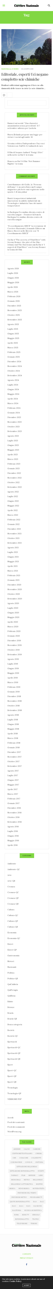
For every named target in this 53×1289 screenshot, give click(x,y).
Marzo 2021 (12, 571)
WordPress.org (14, 1131)
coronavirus (16, 1162)
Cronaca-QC (13, 892)
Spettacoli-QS (13, 1059)
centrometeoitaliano (22, 1153)
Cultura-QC (12, 915)
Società (10, 1030)
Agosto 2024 (13, 380)
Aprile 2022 (12, 510)
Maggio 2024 (13, 394)
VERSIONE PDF (14, 1099)
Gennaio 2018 (13, 747)
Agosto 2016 (13, 826)
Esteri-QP (12, 950)
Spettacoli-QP (13, 1053)
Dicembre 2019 (14, 640)
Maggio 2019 (13, 673)
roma (16, 1215)
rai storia (16, 1210)
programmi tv (36, 1197)
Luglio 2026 (12, 273)
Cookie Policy (15, 1281)
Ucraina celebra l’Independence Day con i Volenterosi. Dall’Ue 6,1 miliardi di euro (26, 144)
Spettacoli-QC (14, 1047)
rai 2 (42, 1202)
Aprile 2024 (12, 398)
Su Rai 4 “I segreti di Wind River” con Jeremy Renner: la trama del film (26, 247)
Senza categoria (14, 1024)
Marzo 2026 (12, 292)
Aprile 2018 (12, 733)
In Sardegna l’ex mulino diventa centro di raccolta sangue (24, 217)
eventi (41, 1171)
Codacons (23, 1158)
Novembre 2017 (14, 757)
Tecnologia (12, 1087)
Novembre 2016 (14, 812)
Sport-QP (11, 1076)
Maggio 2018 (13, 729)
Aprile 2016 (12, 845)
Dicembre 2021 (14, 529)
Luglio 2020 (12, 608)
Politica (10, 973)
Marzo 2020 (12, 626)
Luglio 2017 (12, 775)
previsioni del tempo (27, 1193)
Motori (10, 961)
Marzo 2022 (12, 515)
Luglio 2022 (12, 496)
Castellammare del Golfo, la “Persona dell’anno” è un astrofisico (24, 185)
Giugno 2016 (13, 836)
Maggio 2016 (13, 840)
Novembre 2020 (14, 589)
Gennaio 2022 (13, 524)
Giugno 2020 (13, 612)
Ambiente (11, 863)
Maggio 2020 (13, 617)
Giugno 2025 (13, 333)
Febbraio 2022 (13, 519)
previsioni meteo (19, 1197)
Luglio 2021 (12, 552)
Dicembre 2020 (14, 584)
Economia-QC (13, 938)
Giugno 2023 (13, 445)
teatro (35, 1219)
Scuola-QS (12, 1018)
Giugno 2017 (13, 780)
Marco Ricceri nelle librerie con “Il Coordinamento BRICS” (23, 232)
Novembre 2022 (14, 478)
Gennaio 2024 (13, 412)
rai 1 (35, 1202)
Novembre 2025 (14, 310)
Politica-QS (12, 978)
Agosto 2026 (13, 268)
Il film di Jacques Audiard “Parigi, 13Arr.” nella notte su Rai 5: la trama (25, 153)
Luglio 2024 (12, 385)
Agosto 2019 (13, 659)
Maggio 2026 (13, 282)
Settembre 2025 (14, 319)
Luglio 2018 (12, 719)
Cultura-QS (12, 927)
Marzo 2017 (12, 794)
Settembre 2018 (14, 710)
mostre (39, 1184)
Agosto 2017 (13, 771)
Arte (9, 875)
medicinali (16, 1180)
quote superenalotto (20, 1202)
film (23, 1175)
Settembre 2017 (14, 766)
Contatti (26, 1254)
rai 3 (14, 1206)
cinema (38, 1153)
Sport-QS (11, 1082)
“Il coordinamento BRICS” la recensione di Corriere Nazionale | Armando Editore (26, 227)
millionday (38, 1180)
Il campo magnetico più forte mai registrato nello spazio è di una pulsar (25, 189)
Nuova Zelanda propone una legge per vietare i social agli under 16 (24, 135)
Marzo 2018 (12, 738)
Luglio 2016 (12, 831)
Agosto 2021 (13, 547)
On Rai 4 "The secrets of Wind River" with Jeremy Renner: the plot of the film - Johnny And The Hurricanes (26, 242)
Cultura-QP (12, 921)
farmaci (14, 1175)
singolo (36, 1215)
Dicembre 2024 (14, 361)
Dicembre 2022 (14, 473)
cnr (14, 1158)
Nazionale (6, 69)
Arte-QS (11, 881)
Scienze (15, 69)
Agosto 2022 (13, 491)
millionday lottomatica (22, 1184)
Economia (11, 932)
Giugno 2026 (13, 278)
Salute (10, 1001)
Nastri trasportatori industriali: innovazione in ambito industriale (22, 199)
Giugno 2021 (13, 557)
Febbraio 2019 (13, 687)
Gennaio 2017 (13, 803)
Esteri (10, 944)
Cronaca (11, 886)
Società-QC (12, 1036)
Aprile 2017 (12, 789)
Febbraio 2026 (13, 296)
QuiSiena (11, 996)
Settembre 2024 (14, 375)
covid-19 (28, 1162)
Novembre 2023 (14, 422)
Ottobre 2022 (13, 482)
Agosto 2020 (13, 603)
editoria (39, 1162)
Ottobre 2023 (13, 426)
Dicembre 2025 (14, 305)
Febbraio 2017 (13, 798)
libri (41, 1175)
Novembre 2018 (14, 701)
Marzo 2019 (12, 682)
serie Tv (25, 1215)
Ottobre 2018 (13, 705)
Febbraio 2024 (13, 408)
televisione (22, 1223)
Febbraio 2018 (13, 743)
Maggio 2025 (13, 338)
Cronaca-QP (13, 898)
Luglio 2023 (12, 440)
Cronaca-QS (12, 904)
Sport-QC (12, 1070)
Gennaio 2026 (13, 301)
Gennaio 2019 (13, 691)
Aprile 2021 (12, 566)
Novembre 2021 (14, 533)
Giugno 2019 (13, 668)
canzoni (36, 1149)
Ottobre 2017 (13, 761)
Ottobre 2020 (13, 594)
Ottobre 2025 (13, 315)
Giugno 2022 (13, 501)
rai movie (37, 1206)
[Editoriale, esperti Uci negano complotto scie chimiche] (26, 47)
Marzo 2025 (12, 347)
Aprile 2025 (12, 343)
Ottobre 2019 (13, 650)
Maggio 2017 (13, 784)
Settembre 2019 (14, 654)
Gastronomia (13, 955)
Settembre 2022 (14, 487)
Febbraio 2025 (13, 352)
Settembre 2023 (14, 431)
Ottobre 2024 (13, 371)
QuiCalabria (12, 984)
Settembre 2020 (14, 598)
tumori (34, 1223)
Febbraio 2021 (13, 575)
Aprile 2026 (12, 287)
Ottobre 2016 (13, 817)
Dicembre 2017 (14, 752)
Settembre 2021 (14, 543)
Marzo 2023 (12, 459)
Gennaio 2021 (13, 580)
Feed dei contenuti (15, 1122)
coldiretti (36, 1158)
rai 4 (21, 1206)
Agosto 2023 (13, 436)
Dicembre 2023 (14, 417)
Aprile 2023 (12, 454)
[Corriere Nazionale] (26, 5)
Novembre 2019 (14, 645)
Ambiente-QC (13, 869)
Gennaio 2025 (13, 357)
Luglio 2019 (12, 664)
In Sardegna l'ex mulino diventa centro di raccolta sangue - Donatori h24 (25, 213)
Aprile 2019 (12, 678)
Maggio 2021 (13, 561)
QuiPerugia (12, 990)
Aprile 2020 (12, 622)
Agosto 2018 (13, 715)
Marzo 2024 (12, 403)
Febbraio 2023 (13, 464)
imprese (31, 1175)
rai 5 (28, 1206)
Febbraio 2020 (14, 631)
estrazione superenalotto (22, 1171)
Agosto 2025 (13, 324)
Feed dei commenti (16, 1127)
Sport (10, 1064)
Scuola (10, 1013)
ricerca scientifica (33, 1210)
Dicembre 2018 (14, 696)
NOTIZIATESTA (38, 1188)
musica (12, 1188)
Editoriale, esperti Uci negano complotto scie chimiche (24, 77)
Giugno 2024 (13, 389)
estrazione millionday (27, 1167)
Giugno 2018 (13, 724)
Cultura (10, 909)
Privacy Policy (26, 1258)
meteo (27, 1180)
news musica (23, 1188)
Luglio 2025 (12, 329)
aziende (17, 1149)
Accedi (10, 1117)
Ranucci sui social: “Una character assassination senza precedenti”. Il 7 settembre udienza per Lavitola (23, 125)
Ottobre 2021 (13, 538)
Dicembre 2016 (14, 808)
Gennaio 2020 (13, 636)
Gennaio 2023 (13, 468)
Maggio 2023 (13, 450)
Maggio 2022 (13, 505)
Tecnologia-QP (14, 1093)
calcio (27, 1149)
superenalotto (22, 1219)
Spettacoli (12, 1041)
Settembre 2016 (14, 822)
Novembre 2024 (14, 366)
